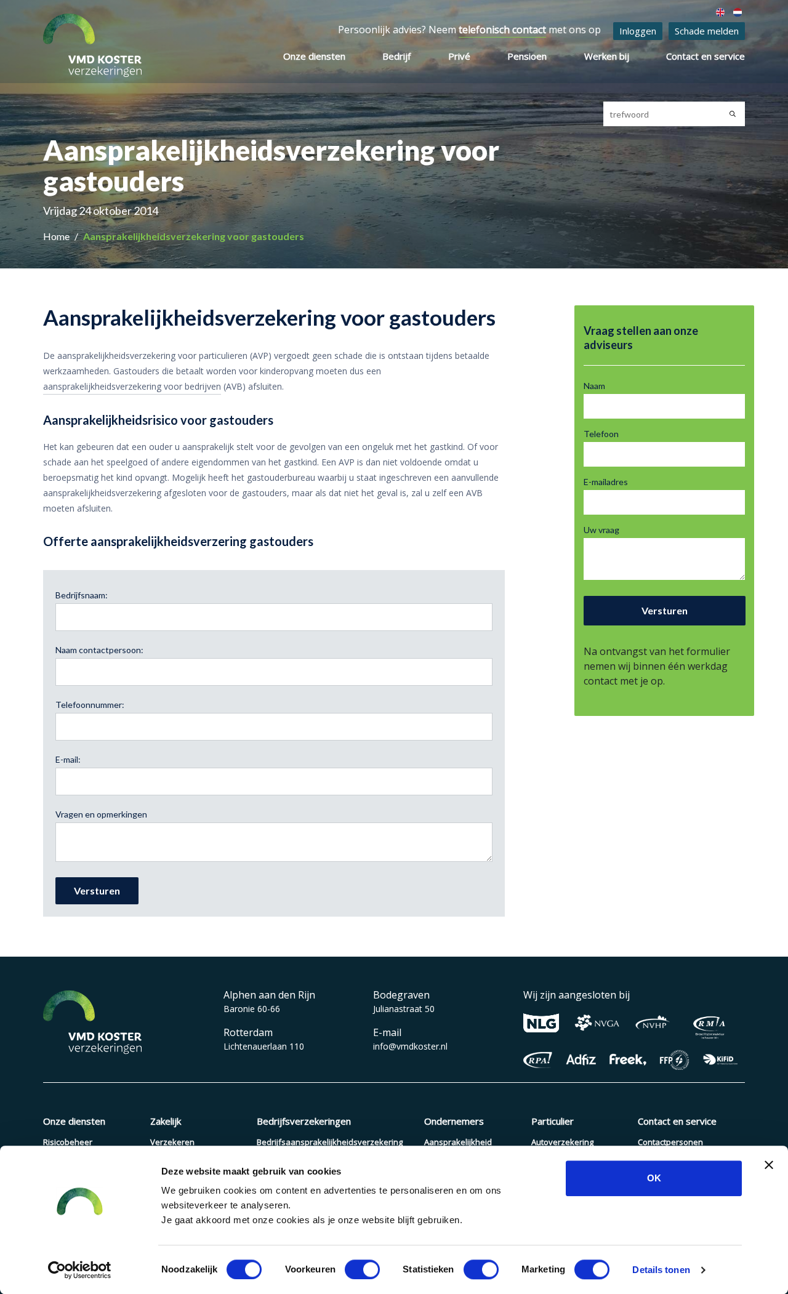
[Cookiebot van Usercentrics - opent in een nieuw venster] (80, 1270)
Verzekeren (172, 1141)
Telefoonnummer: (89, 704)
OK (654, 1178)
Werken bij (606, 56)
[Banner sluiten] (769, 1164)
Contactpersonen (670, 1141)
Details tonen (661, 1269)
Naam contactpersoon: (99, 650)
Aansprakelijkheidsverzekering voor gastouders (193, 236)
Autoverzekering (562, 1141)
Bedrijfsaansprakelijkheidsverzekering (330, 1141)
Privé (459, 56)
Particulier (552, 1121)
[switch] (362, 1269)
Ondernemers (454, 1121)
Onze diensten (314, 56)
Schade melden (707, 31)
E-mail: (68, 759)
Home (57, 236)
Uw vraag (601, 529)
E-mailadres (606, 481)
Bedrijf (396, 56)
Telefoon (601, 433)
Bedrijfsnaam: (81, 595)
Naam (594, 385)
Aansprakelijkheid (458, 1141)
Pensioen (527, 56)
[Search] (732, 114)
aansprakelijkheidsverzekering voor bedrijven (132, 386)
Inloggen (637, 31)
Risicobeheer (67, 1141)
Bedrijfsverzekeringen (304, 1121)
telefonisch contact (502, 29)
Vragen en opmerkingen (101, 814)
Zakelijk (165, 1121)
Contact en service (705, 56)
